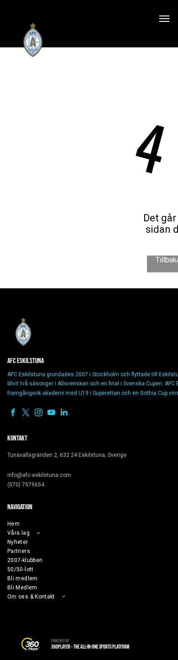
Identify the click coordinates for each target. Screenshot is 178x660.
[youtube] (51, 413)
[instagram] (38, 413)
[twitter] (25, 413)
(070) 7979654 (25, 484)
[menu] (164, 19)
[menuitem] (75, 523)
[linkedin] (64, 413)
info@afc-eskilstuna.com (39, 475)
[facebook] (13, 413)
